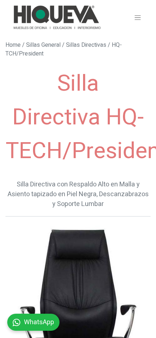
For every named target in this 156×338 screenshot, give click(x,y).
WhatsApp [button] (39, 322)
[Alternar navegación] (138, 17)
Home (13, 45)
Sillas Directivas (86, 45)
